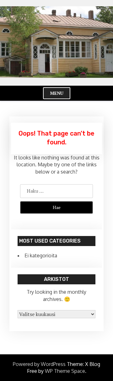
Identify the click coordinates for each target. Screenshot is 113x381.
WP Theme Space (65, 371)
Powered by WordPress (39, 364)
